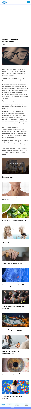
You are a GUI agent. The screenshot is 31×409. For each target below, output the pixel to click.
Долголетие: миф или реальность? (14, 263)
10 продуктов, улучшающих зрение (14, 220)
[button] (28, 2)
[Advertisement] (15, 21)
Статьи (6, 44)
